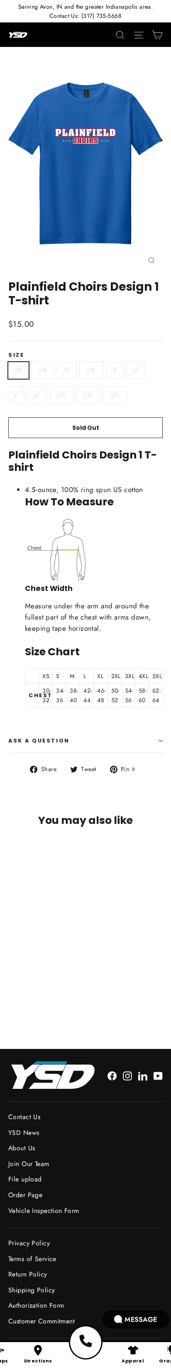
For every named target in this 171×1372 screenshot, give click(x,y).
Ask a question (39, 740)
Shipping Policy (31, 1290)
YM (43, 370)
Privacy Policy (29, 1243)
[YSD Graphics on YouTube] (158, 1075)
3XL (88, 395)
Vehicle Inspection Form (43, 1210)
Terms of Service (32, 1259)
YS (18, 370)
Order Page (25, 1195)
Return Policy (27, 1274)
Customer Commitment (41, 1321)
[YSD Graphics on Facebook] (112, 1075)
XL (36, 395)
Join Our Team (28, 1164)
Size (16, 355)
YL (67, 370)
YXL (91, 370)
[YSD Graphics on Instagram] (127, 1075)
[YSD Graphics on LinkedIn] (142, 1075)
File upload (25, 1179)
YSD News (23, 1132)
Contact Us (24, 1117)
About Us (21, 1148)
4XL (115, 395)
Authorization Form (36, 1305)
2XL (61, 395)
